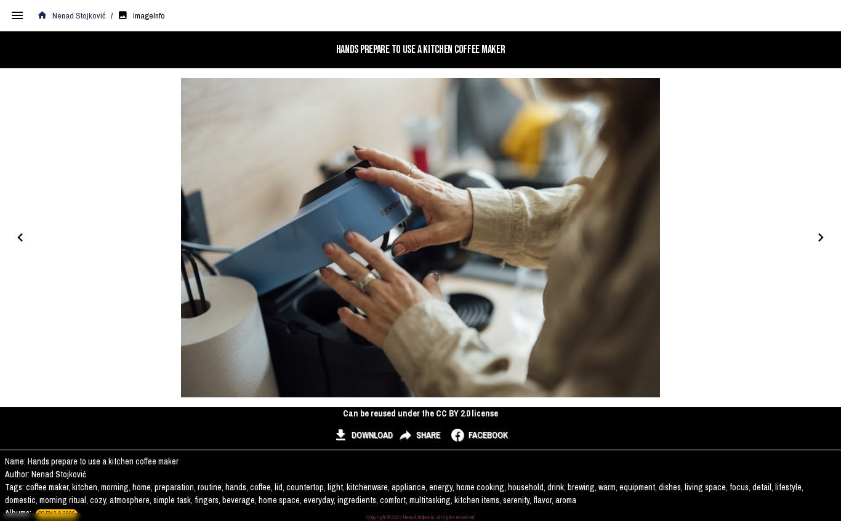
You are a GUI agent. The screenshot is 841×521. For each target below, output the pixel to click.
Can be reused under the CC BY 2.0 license (420, 413)
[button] (363, 435)
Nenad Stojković (79, 15)
